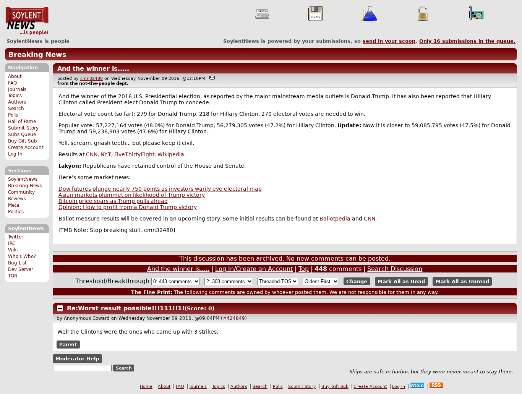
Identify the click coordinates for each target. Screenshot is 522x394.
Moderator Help (77, 359)
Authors (17, 102)
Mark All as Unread (462, 281)
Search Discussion (394, 268)
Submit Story (23, 128)
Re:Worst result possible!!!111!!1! (126, 308)
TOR (12, 276)
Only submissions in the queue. (467, 41)
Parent (68, 344)
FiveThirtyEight (134, 154)
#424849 (234, 318)
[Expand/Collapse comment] (60, 308)
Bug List (17, 263)
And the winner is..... (93, 68)
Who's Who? (22, 256)
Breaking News (37, 54)
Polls (13, 115)
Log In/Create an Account (254, 268)
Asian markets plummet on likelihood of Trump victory (131, 195)
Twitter (15, 237)
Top (303, 268)
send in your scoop (389, 41)
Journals (17, 89)
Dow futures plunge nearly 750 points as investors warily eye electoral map (160, 189)
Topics (15, 95)
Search (16, 108)
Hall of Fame (22, 121)
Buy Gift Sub (22, 141)
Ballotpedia (334, 219)
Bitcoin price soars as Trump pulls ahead (113, 201)
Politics (16, 211)
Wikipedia (170, 154)
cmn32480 (91, 78)
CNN (91, 154)
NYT (106, 154)
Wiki (13, 250)
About (15, 76)
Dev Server (20, 269)
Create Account (26, 147)
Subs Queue (22, 134)
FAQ (12, 83)
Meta (13, 205)
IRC (11, 243)
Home (146, 386)
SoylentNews (27, 21)
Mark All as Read (401, 281)
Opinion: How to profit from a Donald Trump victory (127, 207)
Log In (15, 154)
